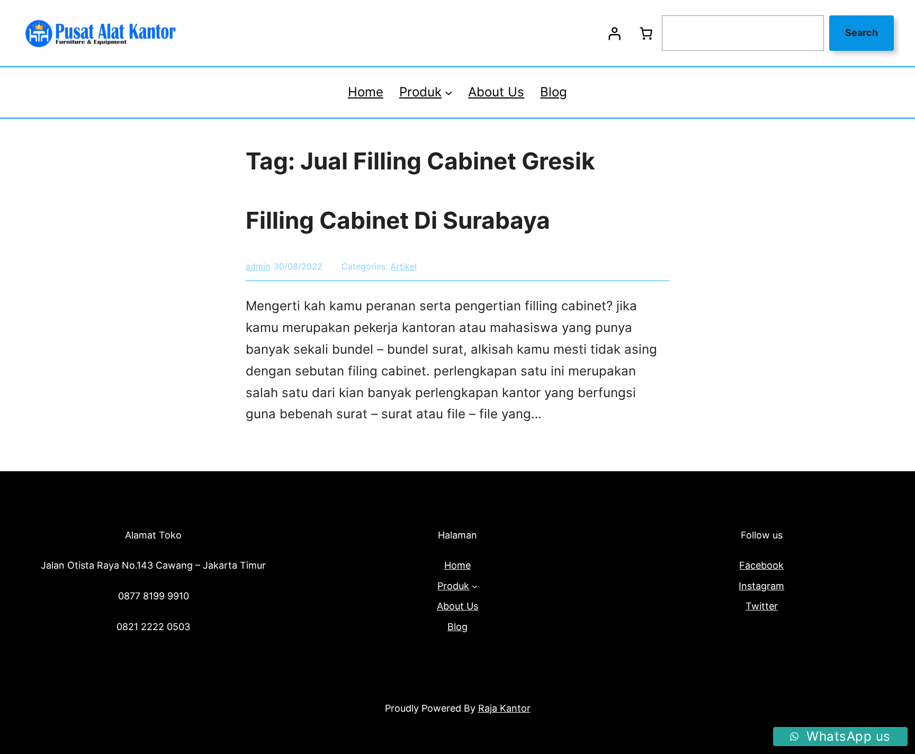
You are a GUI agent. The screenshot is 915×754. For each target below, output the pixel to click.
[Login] (614, 33)
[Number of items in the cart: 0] (646, 33)
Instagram (761, 585)
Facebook (761, 565)
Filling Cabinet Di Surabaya (398, 220)
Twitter (762, 606)
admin (258, 266)
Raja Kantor (504, 708)
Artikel (403, 266)
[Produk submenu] (448, 92)
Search (861, 32)
